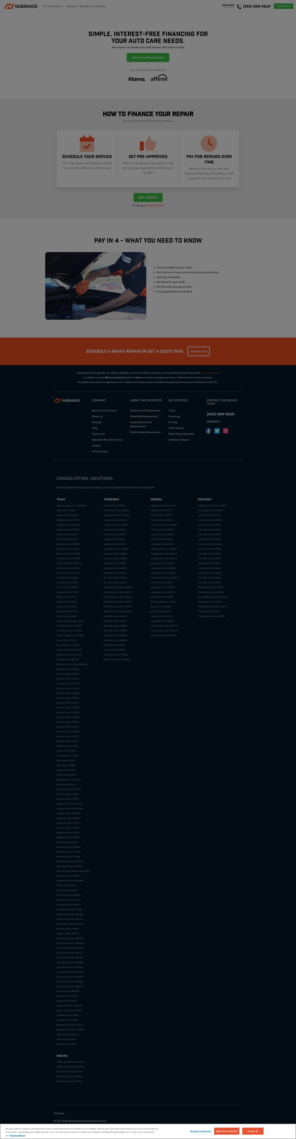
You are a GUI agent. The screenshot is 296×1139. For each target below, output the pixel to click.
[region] (148, 1131)
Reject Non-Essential (227, 1131)
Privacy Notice (17, 1135)
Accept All (253, 1131)
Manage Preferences (200, 1131)
